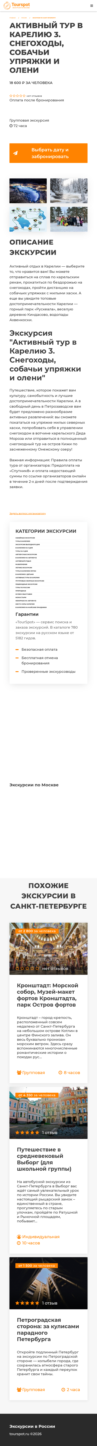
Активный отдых (23, 561)
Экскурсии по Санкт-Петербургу (44, 18)
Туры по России (22, 587)
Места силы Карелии (25, 604)
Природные (20, 591)
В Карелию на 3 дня (24, 548)
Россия (24, 18)
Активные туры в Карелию (27, 577)
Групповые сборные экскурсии (29, 581)
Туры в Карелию (22, 541)
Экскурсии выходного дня (27, 544)
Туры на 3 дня (21, 551)
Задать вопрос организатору (27, 513)
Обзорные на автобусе (25, 601)
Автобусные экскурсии (26, 554)
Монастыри (20, 597)
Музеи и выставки (23, 594)
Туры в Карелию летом (25, 571)
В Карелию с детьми (24, 574)
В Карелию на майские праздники (31, 607)
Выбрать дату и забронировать (50, 153)
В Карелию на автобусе (26, 558)
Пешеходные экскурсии (26, 584)
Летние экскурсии (23, 568)
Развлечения (21, 564)
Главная (12, 18)
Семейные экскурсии (25, 538)
